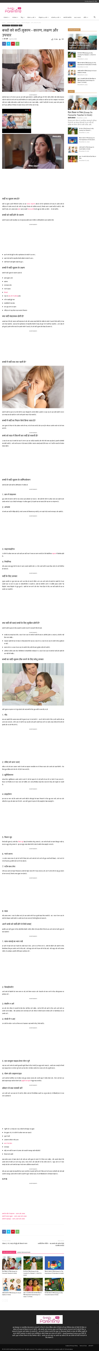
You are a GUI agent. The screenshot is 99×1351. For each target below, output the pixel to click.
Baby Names (77, 17)
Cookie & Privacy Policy (71, 1345)
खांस (19, 209)
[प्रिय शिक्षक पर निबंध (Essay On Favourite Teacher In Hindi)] (11, 1263)
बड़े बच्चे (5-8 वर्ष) (55, 17)
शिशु (22, 17)
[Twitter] (8, 44)
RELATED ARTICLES (9, 1252)
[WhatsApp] (17, 44)
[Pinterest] (13, 44)
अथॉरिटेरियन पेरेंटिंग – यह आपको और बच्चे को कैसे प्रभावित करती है (51, 1244)
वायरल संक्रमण (31, 204)
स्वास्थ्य (18, 22)
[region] (33, 182)
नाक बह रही (31, 209)
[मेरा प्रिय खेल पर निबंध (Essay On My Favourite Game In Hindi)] (54, 1284)
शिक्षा (69, 109)
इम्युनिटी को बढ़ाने (25, 1081)
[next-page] (6, 1300)
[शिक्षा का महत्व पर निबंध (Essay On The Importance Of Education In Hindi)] (54, 1263)
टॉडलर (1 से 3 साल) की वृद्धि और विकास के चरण (14, 1243)
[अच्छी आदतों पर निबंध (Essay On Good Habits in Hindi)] (11, 1284)
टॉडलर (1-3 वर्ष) (30, 17)
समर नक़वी (6, 38)
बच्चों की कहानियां (67, 17)
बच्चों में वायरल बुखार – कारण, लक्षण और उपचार (14, 1216)
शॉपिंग (85, 17)
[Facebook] (4, 44)
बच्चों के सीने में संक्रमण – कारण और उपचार (13, 1214)
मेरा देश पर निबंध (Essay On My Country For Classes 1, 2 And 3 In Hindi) (32, 1273)
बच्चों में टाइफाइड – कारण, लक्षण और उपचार (13, 1219)
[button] (94, 17)
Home (3, 22)
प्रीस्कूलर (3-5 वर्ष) (43, 17)
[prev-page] (3, 1300)
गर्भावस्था (14, 17)
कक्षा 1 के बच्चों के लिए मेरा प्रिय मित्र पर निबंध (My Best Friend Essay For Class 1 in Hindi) (32, 1294)
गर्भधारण (5, 17)
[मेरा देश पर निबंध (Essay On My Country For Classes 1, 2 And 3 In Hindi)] (33, 1263)
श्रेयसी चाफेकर (73, 48)
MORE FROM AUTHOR (23, 1252)
